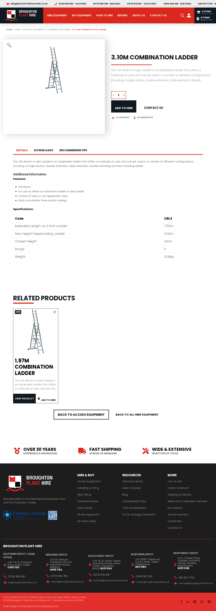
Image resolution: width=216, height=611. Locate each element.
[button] (182, 15)
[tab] (22, 150)
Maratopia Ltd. (50, 606)
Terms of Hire (10, 597)
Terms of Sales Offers (58, 597)
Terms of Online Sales (32, 597)
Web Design (10, 606)
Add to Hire (124, 108)
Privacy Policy (79, 597)
